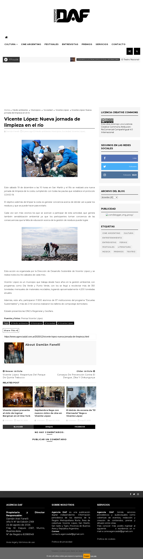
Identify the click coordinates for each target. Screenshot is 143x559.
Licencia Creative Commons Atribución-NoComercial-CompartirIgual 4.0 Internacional (117, 128)
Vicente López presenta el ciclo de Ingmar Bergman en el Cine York (16, 413)
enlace (110, 528)
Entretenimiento (112, 238)
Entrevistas (70, 44)
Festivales (52, 44)
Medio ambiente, (43, 131)
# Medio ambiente (19, 323)
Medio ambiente (20, 110)
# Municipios (36, 323)
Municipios (35, 110)
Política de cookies (106, 539)
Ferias (123, 242)
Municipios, (57, 131)
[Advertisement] (71, 83)
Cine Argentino (31, 44)
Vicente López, (78, 131)
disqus (49, 427)
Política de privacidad (62, 542)
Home (7, 110)
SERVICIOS (102, 44)
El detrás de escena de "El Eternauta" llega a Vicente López (80, 413)
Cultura (10, 44)
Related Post (11, 382)
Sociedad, (66, 131)
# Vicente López (65, 323)
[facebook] (130, 494)
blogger (18, 427)
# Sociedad (50, 323)
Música (106, 252)
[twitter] (134, 494)
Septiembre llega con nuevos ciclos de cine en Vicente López (48, 413)
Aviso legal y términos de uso (20, 542)
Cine (7, 390)
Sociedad (48, 110)
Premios (87, 44)
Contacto (119, 44)
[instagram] (138, 494)
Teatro (131, 252)
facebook (80, 427)
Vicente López (62, 110)
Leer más (93, 556)
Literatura (124, 247)
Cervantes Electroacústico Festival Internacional (91, 59)
